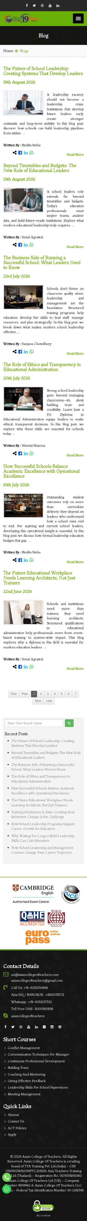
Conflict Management (24, 1048)
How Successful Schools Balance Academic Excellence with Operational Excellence (41, 471)
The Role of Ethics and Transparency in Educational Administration (42, 367)
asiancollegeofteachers (28, 1016)
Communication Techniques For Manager (38, 1054)
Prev (25, 694)
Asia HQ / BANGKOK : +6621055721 (37, 994)
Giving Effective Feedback (27, 1081)
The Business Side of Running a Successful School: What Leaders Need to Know (42, 262)
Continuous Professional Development (36, 1061)
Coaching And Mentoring (26, 1074)
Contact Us (16, 1121)
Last (49, 700)
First (14, 694)
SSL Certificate (44, 1215)
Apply (12, 1134)
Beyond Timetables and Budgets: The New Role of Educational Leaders (39, 168)
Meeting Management (24, 1094)
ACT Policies (17, 1128)
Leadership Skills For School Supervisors (38, 1087)
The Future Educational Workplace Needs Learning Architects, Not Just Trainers (39, 577)
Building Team (18, 1067)
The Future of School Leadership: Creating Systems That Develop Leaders (43, 71)
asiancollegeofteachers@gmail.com (37, 980)
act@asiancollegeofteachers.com (35, 974)
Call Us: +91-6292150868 (29, 987)
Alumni (13, 1115)
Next (38, 700)
